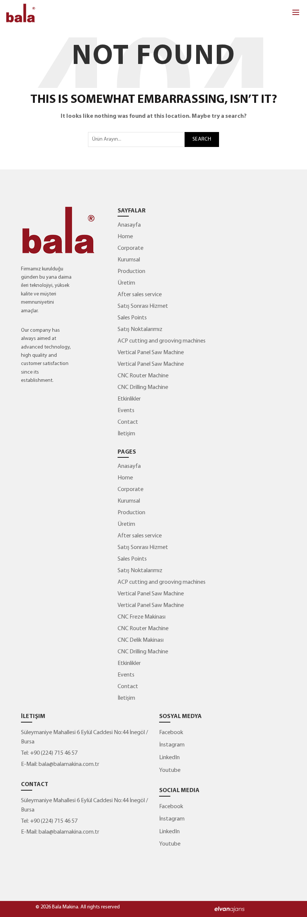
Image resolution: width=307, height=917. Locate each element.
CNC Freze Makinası (141, 617)
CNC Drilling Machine (143, 387)
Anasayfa (129, 225)
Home (125, 237)
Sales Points (132, 318)
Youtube (169, 770)
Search (201, 139)
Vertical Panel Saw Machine (151, 353)
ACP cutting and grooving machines (162, 341)
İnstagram (172, 745)
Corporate (130, 248)
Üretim (126, 283)
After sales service (140, 295)
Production (131, 272)
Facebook (171, 733)
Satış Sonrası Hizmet (143, 306)
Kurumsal (129, 260)
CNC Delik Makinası (141, 640)
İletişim (126, 434)
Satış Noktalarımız (140, 329)
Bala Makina (65, 907)
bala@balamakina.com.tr (69, 764)
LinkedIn (169, 758)
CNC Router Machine (143, 376)
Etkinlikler (129, 399)
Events (126, 411)
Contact (128, 422)
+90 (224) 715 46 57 (53, 753)
